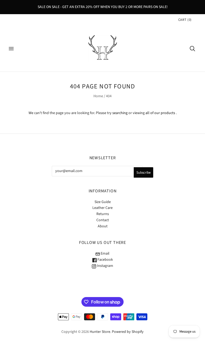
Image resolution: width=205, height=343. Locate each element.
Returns (102, 214)
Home (98, 96)
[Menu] (11, 48)
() (185, 19)
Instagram (104, 265)
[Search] (192, 48)
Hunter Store (100, 331)
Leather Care (102, 208)
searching (120, 113)
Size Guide (102, 202)
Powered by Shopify (128, 331)
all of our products (160, 113)
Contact (102, 220)
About (103, 226)
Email (104, 253)
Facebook (105, 259)
